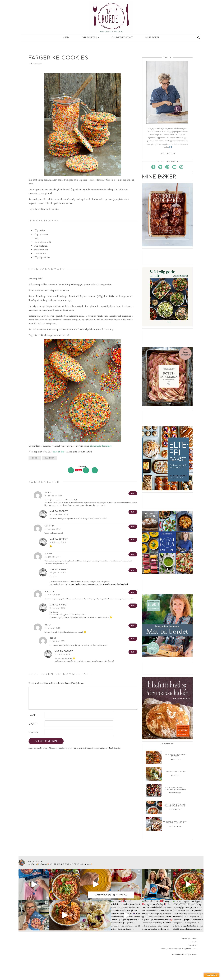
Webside (33, 733)
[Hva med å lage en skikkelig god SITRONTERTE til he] (188, 915)
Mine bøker (152, 37)
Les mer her (167, 153)
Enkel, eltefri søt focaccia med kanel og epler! (175, 822)
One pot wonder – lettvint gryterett (175, 755)
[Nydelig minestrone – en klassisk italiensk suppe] (154, 807)
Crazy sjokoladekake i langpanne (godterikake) (175, 788)
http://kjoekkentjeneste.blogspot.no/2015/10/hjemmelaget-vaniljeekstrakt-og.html (99, 584)
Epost (33, 724)
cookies (34, 458)
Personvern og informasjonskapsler (179, 948)
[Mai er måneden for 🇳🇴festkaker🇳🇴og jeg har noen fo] (157, 915)
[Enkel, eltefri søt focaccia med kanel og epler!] (154, 823)
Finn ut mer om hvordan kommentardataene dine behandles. (97, 747)
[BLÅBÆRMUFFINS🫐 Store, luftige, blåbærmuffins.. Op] (95, 915)
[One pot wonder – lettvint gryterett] (154, 757)
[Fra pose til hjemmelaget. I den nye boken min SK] (64, 884)
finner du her (58, 451)
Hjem (66, 37)
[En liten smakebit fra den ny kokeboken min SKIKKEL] (188, 884)
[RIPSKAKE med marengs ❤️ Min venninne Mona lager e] (126, 884)
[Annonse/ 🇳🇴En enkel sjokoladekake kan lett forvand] (126, 915)
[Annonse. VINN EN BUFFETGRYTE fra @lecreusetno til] (95, 884)
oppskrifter (89, 37)
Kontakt (193, 945)
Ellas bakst (49, 458)
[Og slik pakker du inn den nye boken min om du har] (33, 884)
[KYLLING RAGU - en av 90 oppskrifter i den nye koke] (64, 915)
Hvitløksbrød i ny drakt (175, 772)
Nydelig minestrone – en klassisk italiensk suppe (175, 805)
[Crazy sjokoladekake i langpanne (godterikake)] (154, 790)
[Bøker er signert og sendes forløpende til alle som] (157, 884)
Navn (32, 715)
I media (194, 942)
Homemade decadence (101, 445)
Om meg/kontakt (122, 37)
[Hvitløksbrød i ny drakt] (154, 773)
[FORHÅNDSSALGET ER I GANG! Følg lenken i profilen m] (33, 915)
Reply (132, 493)
